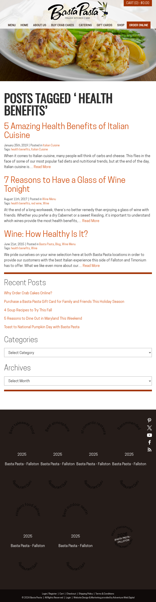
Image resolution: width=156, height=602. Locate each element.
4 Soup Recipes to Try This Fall (28, 310)
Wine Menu (49, 199)
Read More (42, 167)
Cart (62, 593)
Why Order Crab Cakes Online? (28, 293)
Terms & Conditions (104, 593)
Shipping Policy (86, 593)
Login (68, 597)
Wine (46, 203)
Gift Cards (104, 25)
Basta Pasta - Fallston (22, 464)
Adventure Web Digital (123, 597)
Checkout (71, 593)
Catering (85, 25)
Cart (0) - (137, 3)
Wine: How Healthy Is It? (46, 234)
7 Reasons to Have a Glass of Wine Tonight (65, 184)
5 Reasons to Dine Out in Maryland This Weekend (43, 318)
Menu (12, 25)
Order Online (138, 25)
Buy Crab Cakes (62, 25)
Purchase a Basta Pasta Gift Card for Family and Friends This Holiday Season (64, 301)
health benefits (20, 149)
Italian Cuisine (51, 145)
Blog (58, 244)
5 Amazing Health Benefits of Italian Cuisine (66, 130)
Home (24, 25)
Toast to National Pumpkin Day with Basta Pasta (41, 327)
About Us (39, 25)
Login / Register (49, 593)
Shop (120, 25)
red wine (36, 203)
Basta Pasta (46, 244)
